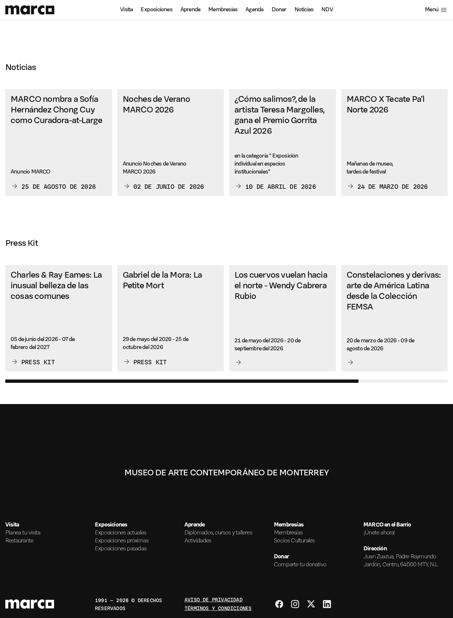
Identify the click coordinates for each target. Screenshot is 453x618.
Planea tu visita (22, 533)
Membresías (222, 10)
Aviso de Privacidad (213, 599)
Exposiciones (156, 10)
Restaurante (19, 541)
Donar (279, 10)
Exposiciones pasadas (120, 549)
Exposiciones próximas (121, 541)
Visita (126, 10)
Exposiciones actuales (120, 533)
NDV (327, 10)
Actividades (197, 541)
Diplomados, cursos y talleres (218, 533)
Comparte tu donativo (300, 565)
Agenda (254, 10)
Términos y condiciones (217, 608)
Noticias (304, 10)
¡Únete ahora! (379, 533)
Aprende (190, 10)
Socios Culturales (294, 541)
